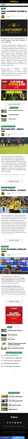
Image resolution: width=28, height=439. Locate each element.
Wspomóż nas (12, 426)
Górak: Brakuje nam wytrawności (10, 363)
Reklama (18, 426)
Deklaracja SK (6, 426)
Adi (8, 17)
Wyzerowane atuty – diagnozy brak (14, 358)
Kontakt (22, 426)
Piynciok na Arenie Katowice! (11, 355)
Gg (1, 363)
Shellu (9, 134)
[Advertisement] (14, 381)
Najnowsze (3, 4)
